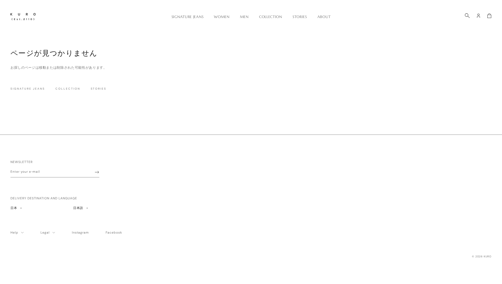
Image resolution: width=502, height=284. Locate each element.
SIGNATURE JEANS (188, 16)
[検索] (467, 15)
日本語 (78, 208)
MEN (244, 16)
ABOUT (324, 16)
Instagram (80, 232)
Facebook (114, 232)
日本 (16, 208)
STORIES (300, 16)
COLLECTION (270, 16)
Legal (45, 232)
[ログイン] (478, 15)
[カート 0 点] (489, 15)
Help (14, 232)
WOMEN (222, 16)
